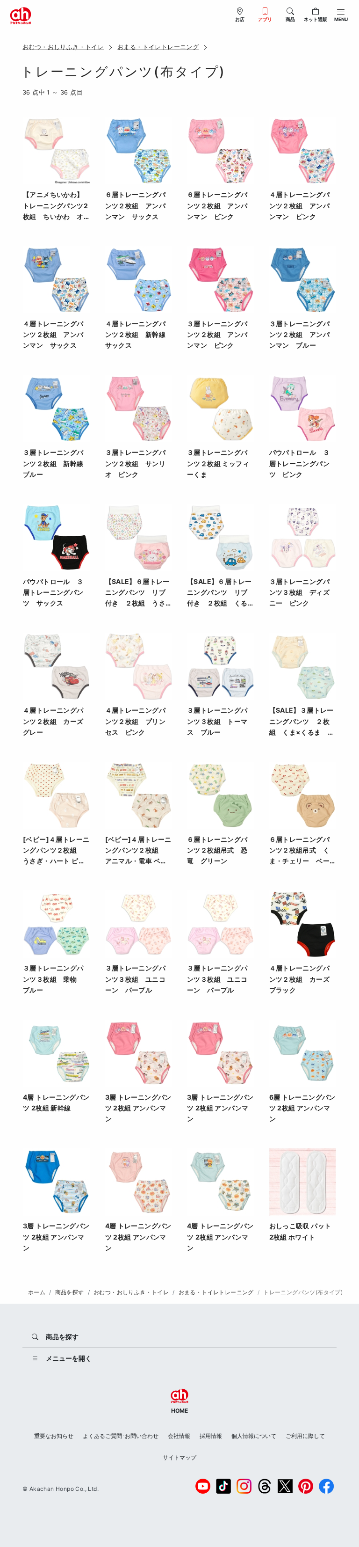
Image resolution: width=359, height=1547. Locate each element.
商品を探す (69, 1292)
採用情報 (211, 1435)
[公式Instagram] (244, 1486)
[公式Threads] (264, 1486)
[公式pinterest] (305, 1486)
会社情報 (179, 1435)
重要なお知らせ (53, 1435)
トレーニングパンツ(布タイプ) (303, 1292)
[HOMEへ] (20, 15)
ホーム (36, 1292)
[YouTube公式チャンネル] (202, 1486)
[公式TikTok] (223, 1486)
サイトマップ (179, 1457)
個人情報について (253, 1435)
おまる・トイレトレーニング (158, 47)
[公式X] (285, 1486)
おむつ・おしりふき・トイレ (63, 47)
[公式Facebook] (326, 1486)
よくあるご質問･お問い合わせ (120, 1435)
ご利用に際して (305, 1435)
